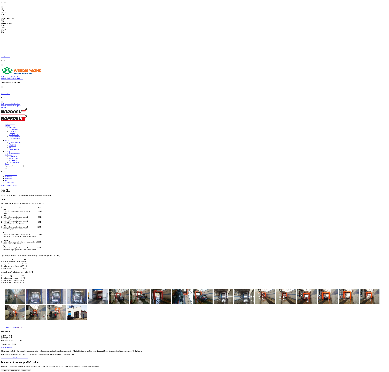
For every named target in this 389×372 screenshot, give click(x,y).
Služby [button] (7, 140)
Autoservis (12, 144)
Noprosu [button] (7, 126)
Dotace (7, 164)
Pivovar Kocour (14, 162)
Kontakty (12, 133)
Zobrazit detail (26, 370)
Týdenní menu (13, 158)
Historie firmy (13, 129)
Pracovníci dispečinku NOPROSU (12, 79)
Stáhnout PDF (5, 94)
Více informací (5, 57)
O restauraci (13, 157)
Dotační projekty (14, 138)
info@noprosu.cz (6, 347)
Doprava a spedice (15, 142)
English (3, 107)
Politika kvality (14, 135)
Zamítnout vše (15, 370)
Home (3, 185)
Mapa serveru (9, 358)
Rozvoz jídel (13, 160)
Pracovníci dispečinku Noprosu (11, 106)
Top (14, 358)
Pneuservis (12, 146)
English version (10, 124)
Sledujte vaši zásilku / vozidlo (10, 77)
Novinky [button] (8, 151)
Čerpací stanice (14, 149)
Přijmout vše (5, 370)
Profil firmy (12, 127)
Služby (8, 185)
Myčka (11, 147)
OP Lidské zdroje (14, 137)
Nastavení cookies (22, 358)
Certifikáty (12, 131)
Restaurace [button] (8, 155)
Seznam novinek (14, 153)
